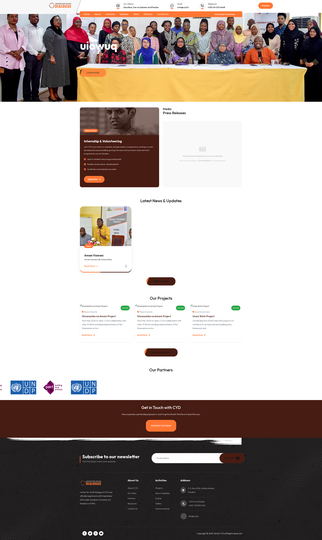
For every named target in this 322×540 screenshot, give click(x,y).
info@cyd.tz (183, 7)
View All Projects (161, 352)
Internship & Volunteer (225, 14)
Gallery (158, 503)
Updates (124, 14)
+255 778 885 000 (197, 505)
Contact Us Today (161, 425)
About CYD (133, 488)
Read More (90, 266)
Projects (159, 488)
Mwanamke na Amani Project (99, 316)
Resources (132, 503)
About (97, 14)
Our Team (132, 493)
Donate (265, 5)
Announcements (162, 508)
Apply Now (93, 179)
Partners (148, 14)
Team (136, 14)
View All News (161, 281)
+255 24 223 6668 (216, 7)
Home (87, 14)
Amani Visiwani (93, 255)
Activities (110, 14)
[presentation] (278, 49)
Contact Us (163, 14)
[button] (7, 58)
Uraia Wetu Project (203, 316)
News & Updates (162, 493)
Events (158, 498)
